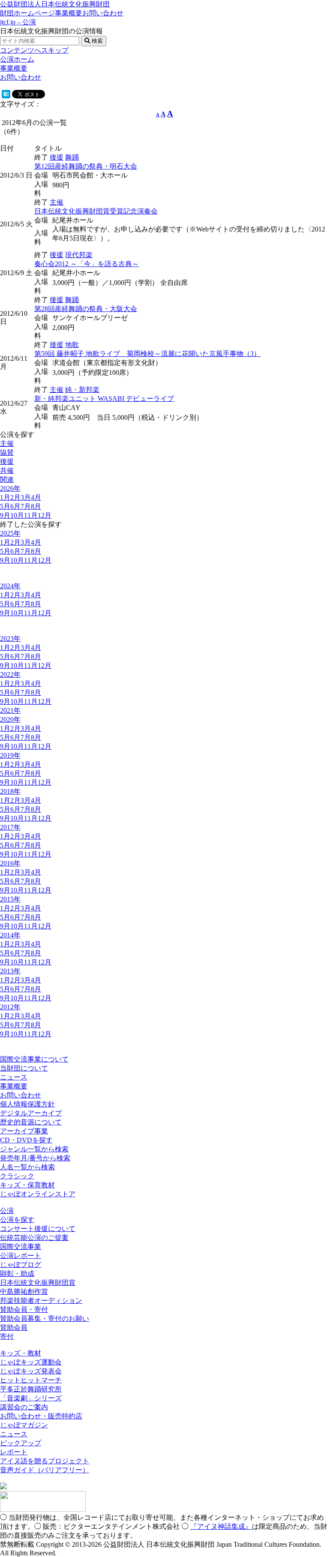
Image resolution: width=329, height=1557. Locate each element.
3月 (26, 497)
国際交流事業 (20, 1246)
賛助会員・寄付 (24, 1309)
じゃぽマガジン (24, 1425)
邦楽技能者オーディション (41, 1300)
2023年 (10, 638)
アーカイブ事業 (24, 1131)
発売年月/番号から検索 (35, 1158)
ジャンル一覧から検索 (34, 1149)
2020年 (10, 719)
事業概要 (68, 13)
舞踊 (72, 157)
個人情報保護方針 (27, 1104)
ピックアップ (20, 1443)
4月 (36, 497)
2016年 (10, 863)
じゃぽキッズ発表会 (31, 1371)
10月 (17, 515)
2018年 (10, 791)
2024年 (10, 586)
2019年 (10, 755)
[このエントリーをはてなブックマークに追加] (6, 96)
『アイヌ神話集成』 (221, 1526)
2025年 (10, 533)
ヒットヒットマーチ (31, 1380)
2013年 (10, 971)
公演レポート (20, 1255)
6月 (15, 506)
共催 (7, 470)
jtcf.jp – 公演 (18, 22)
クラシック (17, 1176)
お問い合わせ (102, 13)
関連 (7, 479)
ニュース (13, 1077)
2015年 (10, 899)
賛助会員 (13, 1327)
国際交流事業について (34, 1059)
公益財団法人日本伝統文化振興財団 (55, 4)
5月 (5, 506)
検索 (96, 41)
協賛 (7, 452)
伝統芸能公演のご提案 (34, 1237)
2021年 (10, 710)
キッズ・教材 (20, 1353)
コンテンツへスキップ (34, 50)
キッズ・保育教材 (27, 1185)
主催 (56, 202)
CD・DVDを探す (26, 1140)
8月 (36, 506)
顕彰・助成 (17, 1273)
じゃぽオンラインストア (37, 1194)
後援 (56, 157)
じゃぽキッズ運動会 (31, 1362)
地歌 (72, 344)
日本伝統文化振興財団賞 (37, 1282)
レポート (13, 1452)
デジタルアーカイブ (31, 1113)
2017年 (10, 827)
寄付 (7, 1336)
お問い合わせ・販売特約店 (41, 1416)
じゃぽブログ (20, 1264)
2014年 (10, 935)
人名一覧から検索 (27, 1167)
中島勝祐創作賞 (24, 1291)
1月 (5, 497)
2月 (15, 497)
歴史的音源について (31, 1122)
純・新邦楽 (82, 389)
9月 (5, 515)
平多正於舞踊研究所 (31, 1389)
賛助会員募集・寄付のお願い (44, 1318)
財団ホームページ (27, 13)
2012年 (10, 1007)
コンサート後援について (37, 1228)
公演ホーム (17, 59)
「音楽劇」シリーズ (31, 1398)
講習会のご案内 (24, 1407)
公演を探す (17, 1219)
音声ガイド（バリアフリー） (44, 1470)
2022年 (10, 674)
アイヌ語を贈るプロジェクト (44, 1461)
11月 (31, 515)
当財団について (24, 1068)
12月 (44, 515)
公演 (7, 1210)
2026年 (10, 488)
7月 (26, 506)
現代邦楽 (79, 254)
